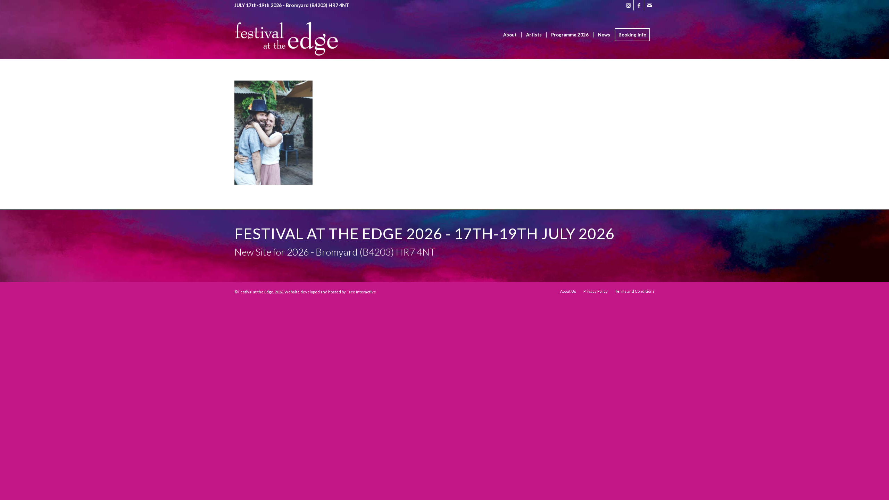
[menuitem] (510, 34)
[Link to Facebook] (639, 5)
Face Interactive (361, 292)
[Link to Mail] (649, 5)
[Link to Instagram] (628, 5)
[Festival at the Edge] (286, 45)
